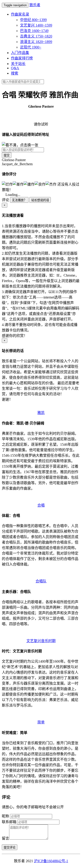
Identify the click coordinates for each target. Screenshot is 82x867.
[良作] (40, 184)
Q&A (15, 68)
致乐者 (34, 5)
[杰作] (51, 184)
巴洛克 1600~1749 (34, 31)
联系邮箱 (9, 822)
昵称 (5, 816)
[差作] (18, 184)
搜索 (14, 73)
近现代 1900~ (30, 47)
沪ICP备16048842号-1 (51, 861)
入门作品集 (20, 53)
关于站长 (18, 64)
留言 (5, 838)
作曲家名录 (20, 14)
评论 (5, 200)
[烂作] (7, 184)
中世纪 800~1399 (33, 20)
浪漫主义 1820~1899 (36, 42)
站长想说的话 (40, 200)
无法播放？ (19, 200)
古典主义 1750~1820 (36, 36)
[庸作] (29, 184)
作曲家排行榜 (22, 58)
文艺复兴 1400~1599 (36, 25)
